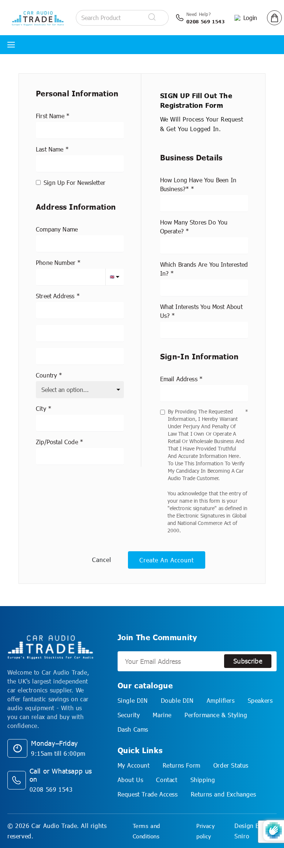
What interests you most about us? (201, 311)
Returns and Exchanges (223, 794)
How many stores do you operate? (194, 227)
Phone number (55, 262)
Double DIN (177, 700)
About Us (130, 779)
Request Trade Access (148, 794)
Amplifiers (221, 700)
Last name (50, 149)
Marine (162, 714)
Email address (178, 378)
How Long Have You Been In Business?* (198, 184)
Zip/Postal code (57, 441)
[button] (274, 18)
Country (46, 375)
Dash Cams (133, 729)
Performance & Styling (216, 714)
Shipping (202, 779)
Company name (57, 229)
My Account (134, 765)
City (41, 408)
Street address (55, 295)
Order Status (230, 765)
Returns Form (181, 765)
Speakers (260, 700)
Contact (166, 779)
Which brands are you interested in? (204, 269)
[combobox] (80, 310)
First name (50, 115)
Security (129, 714)
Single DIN (133, 700)
